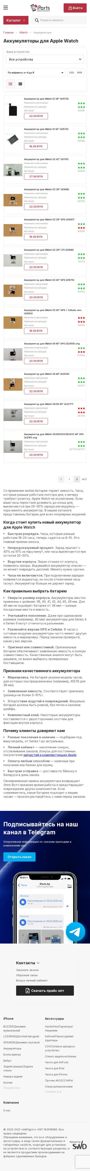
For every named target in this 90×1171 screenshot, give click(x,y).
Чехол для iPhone (56, 1074)
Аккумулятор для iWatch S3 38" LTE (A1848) (49, 250)
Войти (77, 8)
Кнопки (7, 1082)
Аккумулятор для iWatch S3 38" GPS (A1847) (49, 219)
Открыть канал (19, 857)
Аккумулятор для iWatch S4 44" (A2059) (46, 374)
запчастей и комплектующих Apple (49, 755)
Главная (8, 32)
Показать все (11, 1087)
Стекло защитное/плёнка (60, 1056)
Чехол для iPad (54, 1068)
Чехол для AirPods (56, 1062)
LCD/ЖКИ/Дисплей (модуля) (21, 1036)
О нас (6, 1110)
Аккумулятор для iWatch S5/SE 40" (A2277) (48, 404)
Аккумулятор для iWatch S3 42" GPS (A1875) (49, 280)
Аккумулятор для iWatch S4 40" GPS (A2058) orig (52, 343)
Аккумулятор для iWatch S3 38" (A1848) (46, 189)
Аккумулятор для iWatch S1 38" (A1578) (46, 99)
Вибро (7, 1060)
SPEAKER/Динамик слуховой (21, 1042)
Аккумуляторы (12, 1048)
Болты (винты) (12, 1054)
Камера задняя (12, 1076)
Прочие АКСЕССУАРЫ (59, 1080)
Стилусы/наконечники (59, 1086)
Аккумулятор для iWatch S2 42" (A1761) (46, 159)
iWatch (23, 32)
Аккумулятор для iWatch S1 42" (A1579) (46, 129)
